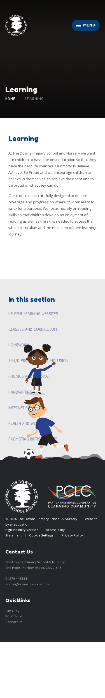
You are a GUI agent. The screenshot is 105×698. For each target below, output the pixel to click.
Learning (34, 99)
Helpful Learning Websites (33, 314)
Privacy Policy (72, 535)
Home (10, 99)
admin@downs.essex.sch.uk (27, 584)
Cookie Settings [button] (41, 535)
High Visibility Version (21, 530)
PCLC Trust (13, 616)
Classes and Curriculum (32, 329)
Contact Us (13, 622)
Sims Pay (12, 611)
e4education (19, 524)
